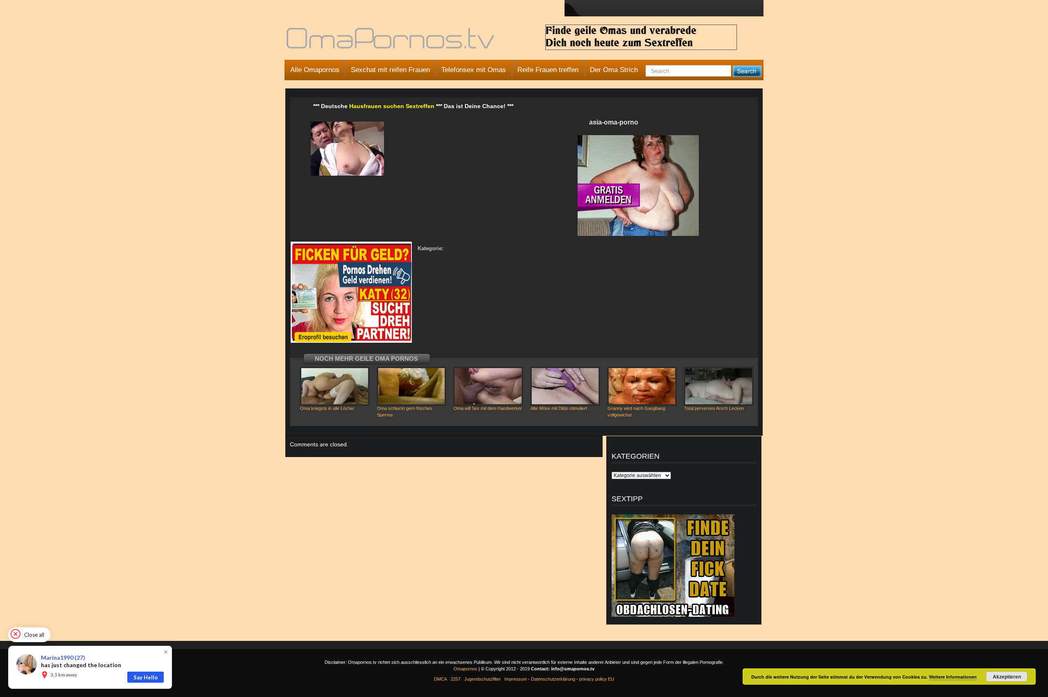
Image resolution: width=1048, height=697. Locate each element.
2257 (456, 679)
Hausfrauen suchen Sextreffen (391, 106)
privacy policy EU (596, 679)
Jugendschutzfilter (482, 679)
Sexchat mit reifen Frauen (390, 70)
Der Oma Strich (614, 70)
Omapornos (465, 668)
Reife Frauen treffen (547, 70)
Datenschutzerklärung (553, 679)
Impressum (515, 679)
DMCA (440, 679)
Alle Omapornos (314, 70)
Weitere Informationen (953, 677)
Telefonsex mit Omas (473, 70)
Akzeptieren (1007, 676)
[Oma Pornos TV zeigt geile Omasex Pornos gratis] (391, 42)
